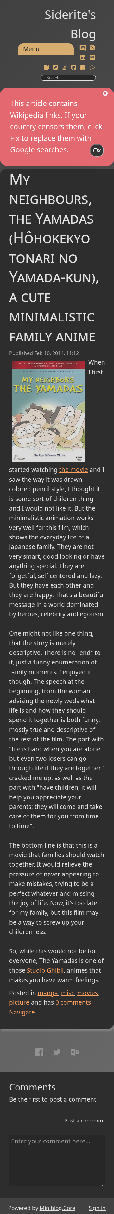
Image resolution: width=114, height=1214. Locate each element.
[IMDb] (92, 57)
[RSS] (92, 48)
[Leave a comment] (92, 67)
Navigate (22, 1012)
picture (19, 1002)
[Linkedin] (83, 57)
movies (87, 993)
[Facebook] (46, 67)
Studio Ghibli (45, 970)
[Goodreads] (83, 67)
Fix (97, 150)
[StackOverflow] (64, 67)
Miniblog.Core (57, 1207)
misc (67, 993)
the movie (73, 470)
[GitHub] (74, 67)
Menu (31, 49)
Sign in (97, 1207)
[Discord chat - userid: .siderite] (83, 48)
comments (73, 1002)
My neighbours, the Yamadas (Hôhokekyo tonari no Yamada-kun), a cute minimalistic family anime (54, 257)
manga (48, 993)
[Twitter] (55, 67)
